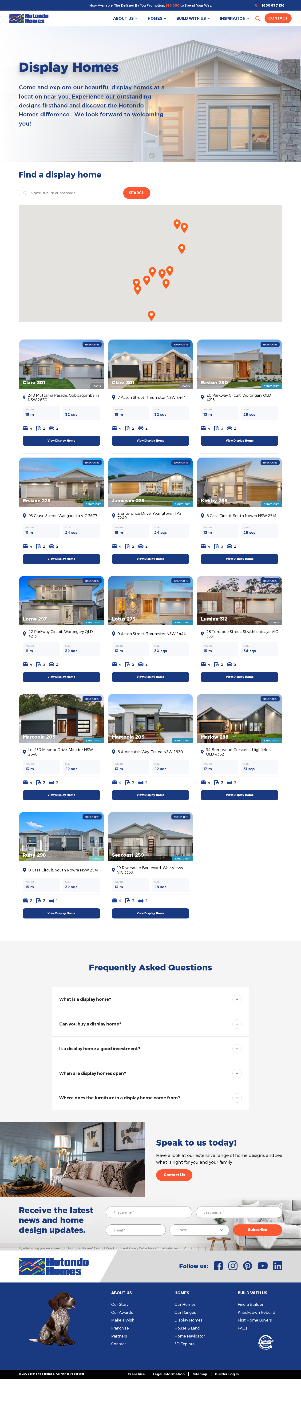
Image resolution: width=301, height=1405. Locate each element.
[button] (125, 18)
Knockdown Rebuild (256, 1312)
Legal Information (169, 1374)
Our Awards (122, 1312)
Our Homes (185, 1304)
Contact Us (174, 1175)
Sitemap (200, 1374)
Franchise (120, 1328)
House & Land (187, 1328)
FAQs (242, 1328)
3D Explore (184, 1344)
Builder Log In (227, 1374)
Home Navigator (189, 1336)
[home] (28, 18)
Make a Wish (122, 1320)
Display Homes (188, 1320)
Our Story (119, 1304)
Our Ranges (185, 1312)
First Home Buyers (255, 1320)
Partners (119, 1336)
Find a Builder (250, 1304)
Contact (278, 18)
